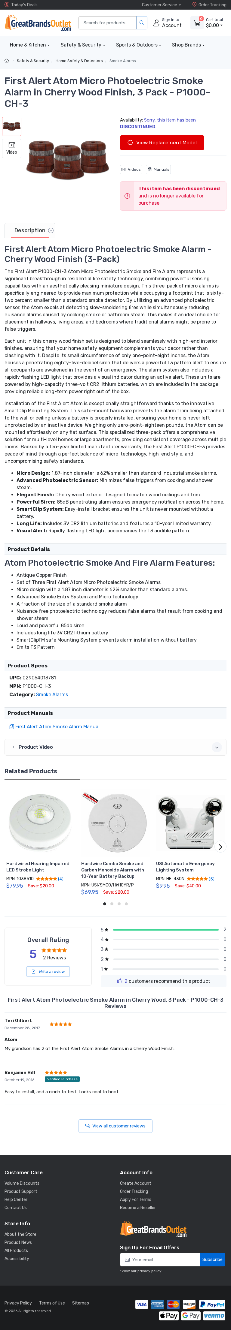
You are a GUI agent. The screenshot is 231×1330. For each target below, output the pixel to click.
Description (29, 230)
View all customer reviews (119, 1126)
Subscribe (212, 1259)
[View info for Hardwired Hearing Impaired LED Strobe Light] (40, 823)
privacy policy (149, 1271)
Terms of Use (52, 1303)
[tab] (30, 230)
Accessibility (17, 1258)
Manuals (161, 169)
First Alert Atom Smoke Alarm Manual (57, 727)
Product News (18, 1242)
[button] (67, 160)
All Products (16, 1250)
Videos (134, 169)
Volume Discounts (22, 1183)
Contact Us (16, 1207)
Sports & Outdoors (137, 45)
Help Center (16, 1199)
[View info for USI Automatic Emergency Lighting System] (190, 823)
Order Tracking (212, 5)
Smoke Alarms (122, 61)
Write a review (51, 971)
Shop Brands (186, 45)
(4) (60, 879)
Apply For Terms (135, 1199)
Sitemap (80, 1303)
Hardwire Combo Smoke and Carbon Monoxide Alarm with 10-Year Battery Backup (112, 870)
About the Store (20, 1234)
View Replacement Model (166, 143)
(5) (211, 879)
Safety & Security (81, 45)
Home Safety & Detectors (79, 61)
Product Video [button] (36, 747)
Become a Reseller (138, 1207)
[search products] (141, 23)
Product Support (21, 1191)
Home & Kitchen (28, 45)
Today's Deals (24, 5)
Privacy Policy (18, 1303)
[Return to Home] (7, 61)
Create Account (135, 1183)
